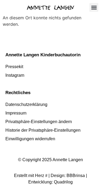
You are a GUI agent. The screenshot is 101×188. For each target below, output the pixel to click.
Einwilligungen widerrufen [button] (30, 139)
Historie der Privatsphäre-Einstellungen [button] (43, 130)
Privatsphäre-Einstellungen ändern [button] (38, 121)
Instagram (14, 75)
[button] (93, 7)
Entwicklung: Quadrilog (50, 182)
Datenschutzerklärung (26, 104)
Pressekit (14, 66)
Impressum (15, 113)
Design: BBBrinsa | (69, 175)
